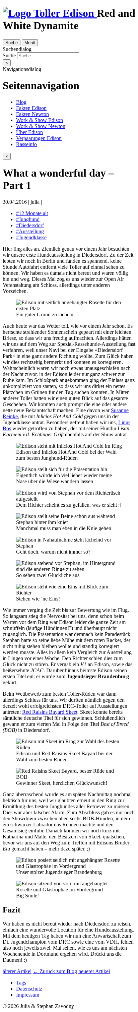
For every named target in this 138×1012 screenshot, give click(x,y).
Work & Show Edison (39, 120)
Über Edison (29, 132)
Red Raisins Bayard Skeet (49, 712)
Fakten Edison (31, 108)
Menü (29, 42)
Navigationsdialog (22, 69)
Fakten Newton (32, 114)
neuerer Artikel (94, 971)
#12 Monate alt (32, 213)
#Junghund (28, 219)
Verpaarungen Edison (39, 138)
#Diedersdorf (30, 225)
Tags (21, 983)
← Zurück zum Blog (55, 971)
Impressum (27, 995)
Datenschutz (29, 989)
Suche (11, 42)
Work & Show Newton (40, 126)
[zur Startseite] (50, 13)
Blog (21, 102)
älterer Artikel (17, 971)
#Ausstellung (30, 231)
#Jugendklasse (31, 237)
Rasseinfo (26, 144)
